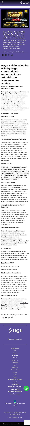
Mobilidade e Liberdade (15, 379)
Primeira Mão (15, 369)
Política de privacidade (15, 391)
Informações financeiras (15, 386)
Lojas (15, 377)
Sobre (15, 353)
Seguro (15, 365)
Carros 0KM (15, 360)
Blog (15, 374)
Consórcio (15, 362)
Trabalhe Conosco (15, 394)
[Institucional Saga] (24, 3)
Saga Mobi (15, 367)
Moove (15, 372)
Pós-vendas (15, 384)
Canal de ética (15, 389)
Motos (15, 357)
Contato (15, 382)
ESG (15, 350)
